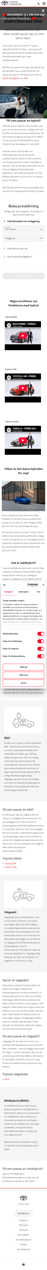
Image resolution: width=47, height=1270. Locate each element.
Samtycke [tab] (8, 592)
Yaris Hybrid (10, 229)
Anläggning (10, 238)
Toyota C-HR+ (11, 867)
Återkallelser (23, 1235)
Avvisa (23, 683)
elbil (26, 78)
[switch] (40, 641)
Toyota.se (23, 1220)
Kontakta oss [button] (23, 1213)
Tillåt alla (23, 667)
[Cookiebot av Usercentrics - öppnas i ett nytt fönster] (28, 585)
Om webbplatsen (23, 1239)
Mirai (7, 1079)
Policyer (23, 1244)
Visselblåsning (23, 1249)
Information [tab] (23, 592)
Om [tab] (38, 592)
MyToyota (23, 1225)
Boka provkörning (23, 276)
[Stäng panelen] (43, 585)
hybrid (5, 78)
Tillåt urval (23, 675)
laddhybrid (14, 78)
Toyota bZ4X (10, 863)
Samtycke (23, 1230)
